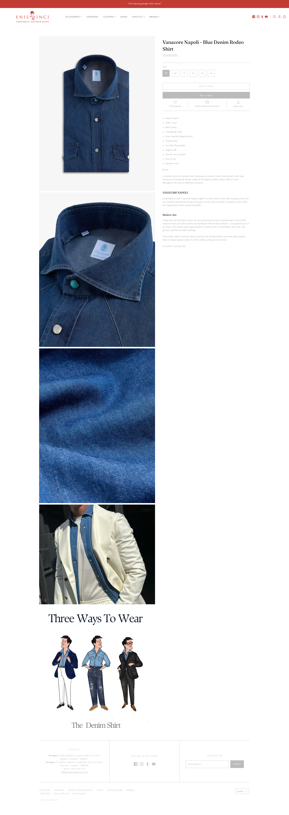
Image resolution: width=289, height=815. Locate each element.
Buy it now (206, 95)
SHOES (123, 17)
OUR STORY (45, 790)
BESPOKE (45, 793)
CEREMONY (92, 17)
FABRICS (130, 790)
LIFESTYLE (137, 17)
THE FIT (100, 790)
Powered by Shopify (48, 799)
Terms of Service (61, 793)
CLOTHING (108, 17)
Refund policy (79, 793)
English (240, 791)
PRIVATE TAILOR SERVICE (80, 790)
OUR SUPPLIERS (115, 790)
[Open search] (274, 16)
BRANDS (153, 17)
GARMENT (59, 790)
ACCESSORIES (72, 17)
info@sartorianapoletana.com (74, 772)
